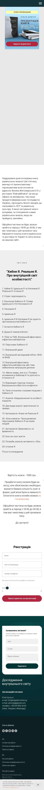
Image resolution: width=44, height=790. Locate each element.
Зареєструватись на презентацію (22, 598)
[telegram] (12, 728)
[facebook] (6, 728)
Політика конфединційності (11, 743)
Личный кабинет (8, 756)
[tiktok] (16, 728)
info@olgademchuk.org (17, 699)
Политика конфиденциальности (13, 759)
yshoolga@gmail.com (17, 701)
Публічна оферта (8, 747)
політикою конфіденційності (11, 787)
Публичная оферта (8, 763)
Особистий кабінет (8, 740)
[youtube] (3, 728)
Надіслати (22, 665)
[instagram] (9, 728)
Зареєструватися (22, 44)
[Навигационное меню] (40, 3)
